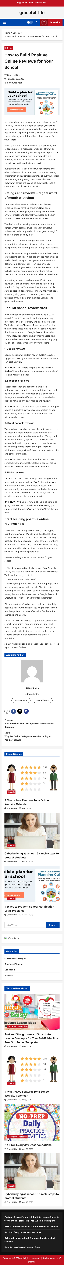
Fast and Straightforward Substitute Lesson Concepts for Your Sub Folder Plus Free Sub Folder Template (31, 1038)
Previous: (29, 723)
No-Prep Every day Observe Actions (27, 1144)
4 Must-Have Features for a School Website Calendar (31, 1226)
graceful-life (32, 12)
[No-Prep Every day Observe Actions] (32, 1122)
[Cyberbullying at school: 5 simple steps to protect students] (32, 831)
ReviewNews (49, 1258)
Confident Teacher (13, 964)
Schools (8, 48)
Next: (27, 736)
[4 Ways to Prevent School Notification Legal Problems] (32, 884)
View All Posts (42, 700)
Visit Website (21, 700)
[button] (4, 22)
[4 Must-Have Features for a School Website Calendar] (32, 777)
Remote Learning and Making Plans (22, 1247)
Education (9, 969)
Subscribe (55, 22)
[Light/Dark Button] (30, 22)
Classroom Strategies (15, 958)
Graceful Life (13, 75)
